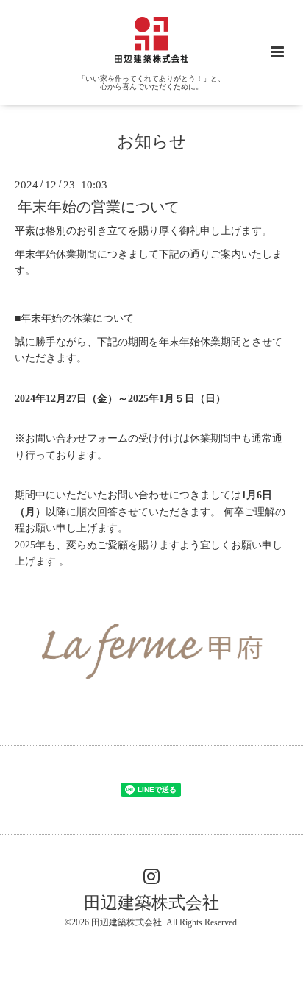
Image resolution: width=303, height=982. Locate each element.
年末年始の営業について (98, 206)
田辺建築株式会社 (151, 902)
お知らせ (152, 142)
